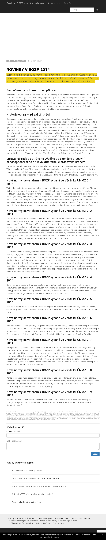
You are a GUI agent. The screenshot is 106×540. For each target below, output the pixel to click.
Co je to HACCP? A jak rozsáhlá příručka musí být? (32, 494)
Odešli (95, 454)
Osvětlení (46, 523)
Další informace (53, 537)
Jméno (13, 431)
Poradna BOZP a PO (62, 518)
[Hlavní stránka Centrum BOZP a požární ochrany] (9, 61)
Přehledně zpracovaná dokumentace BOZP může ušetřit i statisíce (39, 486)
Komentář (14, 441)
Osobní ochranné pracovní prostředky (24, 521)
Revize (38, 523)
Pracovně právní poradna (81, 518)
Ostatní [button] (67, 3)
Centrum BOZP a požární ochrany (25, 3)
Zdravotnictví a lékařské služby (22, 523)
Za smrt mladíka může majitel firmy (26, 502)
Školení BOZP (32, 518)
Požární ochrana (58, 523)
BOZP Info (20, 518)
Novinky (20, 61)
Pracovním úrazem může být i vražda (27, 471)
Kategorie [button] (54, 3)
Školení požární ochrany (48, 521)
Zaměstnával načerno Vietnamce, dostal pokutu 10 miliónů (36, 478)
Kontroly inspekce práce (68, 521)
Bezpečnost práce (45, 518)
